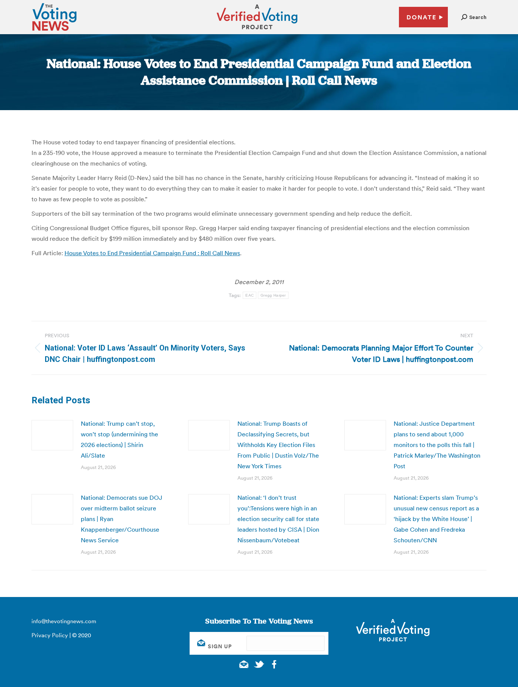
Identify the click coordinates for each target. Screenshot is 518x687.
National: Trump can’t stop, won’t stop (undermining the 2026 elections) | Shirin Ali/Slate (119, 439)
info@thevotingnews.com (63, 621)
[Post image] (52, 435)
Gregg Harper (273, 295)
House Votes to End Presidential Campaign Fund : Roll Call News (152, 253)
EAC (249, 295)
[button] (474, 17)
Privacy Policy (49, 635)
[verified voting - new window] (257, 30)
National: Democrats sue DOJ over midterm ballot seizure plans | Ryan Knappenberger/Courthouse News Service (121, 519)
